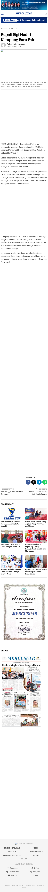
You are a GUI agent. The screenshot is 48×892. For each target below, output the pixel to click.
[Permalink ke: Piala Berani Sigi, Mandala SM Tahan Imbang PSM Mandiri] (12, 514)
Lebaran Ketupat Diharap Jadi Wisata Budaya (37, 491)
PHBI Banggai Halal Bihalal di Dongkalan (12, 491)
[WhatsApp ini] (44, 482)
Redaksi (24, 859)
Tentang (35, 855)
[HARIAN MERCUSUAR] (24, 14)
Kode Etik (12, 852)
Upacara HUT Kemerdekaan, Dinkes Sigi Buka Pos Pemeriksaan (36, 571)
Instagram (36, 872)
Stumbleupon (14, 872)
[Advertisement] (24, 116)
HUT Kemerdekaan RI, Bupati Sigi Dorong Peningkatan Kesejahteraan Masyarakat (35, 547)
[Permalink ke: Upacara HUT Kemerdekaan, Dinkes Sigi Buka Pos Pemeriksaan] (36, 561)
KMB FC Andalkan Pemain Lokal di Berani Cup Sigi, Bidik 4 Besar (11, 571)
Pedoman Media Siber (12, 855)
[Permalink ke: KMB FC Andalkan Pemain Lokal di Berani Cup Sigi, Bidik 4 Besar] (12, 561)
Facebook (13, 868)
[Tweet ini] (33, 482)
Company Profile (35, 852)
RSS (36, 875)
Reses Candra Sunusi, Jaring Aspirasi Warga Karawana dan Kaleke (35, 523)
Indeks (35, 848)
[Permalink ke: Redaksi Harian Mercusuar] (3, 45)
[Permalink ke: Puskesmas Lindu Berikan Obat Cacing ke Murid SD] (12, 536)
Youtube (14, 875)
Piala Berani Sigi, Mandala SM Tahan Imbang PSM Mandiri (10, 523)
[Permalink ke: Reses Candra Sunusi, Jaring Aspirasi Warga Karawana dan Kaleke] (36, 514)
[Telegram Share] (39, 482)
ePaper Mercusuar (12, 848)
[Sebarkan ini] (28, 482)
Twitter (36, 868)
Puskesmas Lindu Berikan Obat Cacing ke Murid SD (10, 545)
